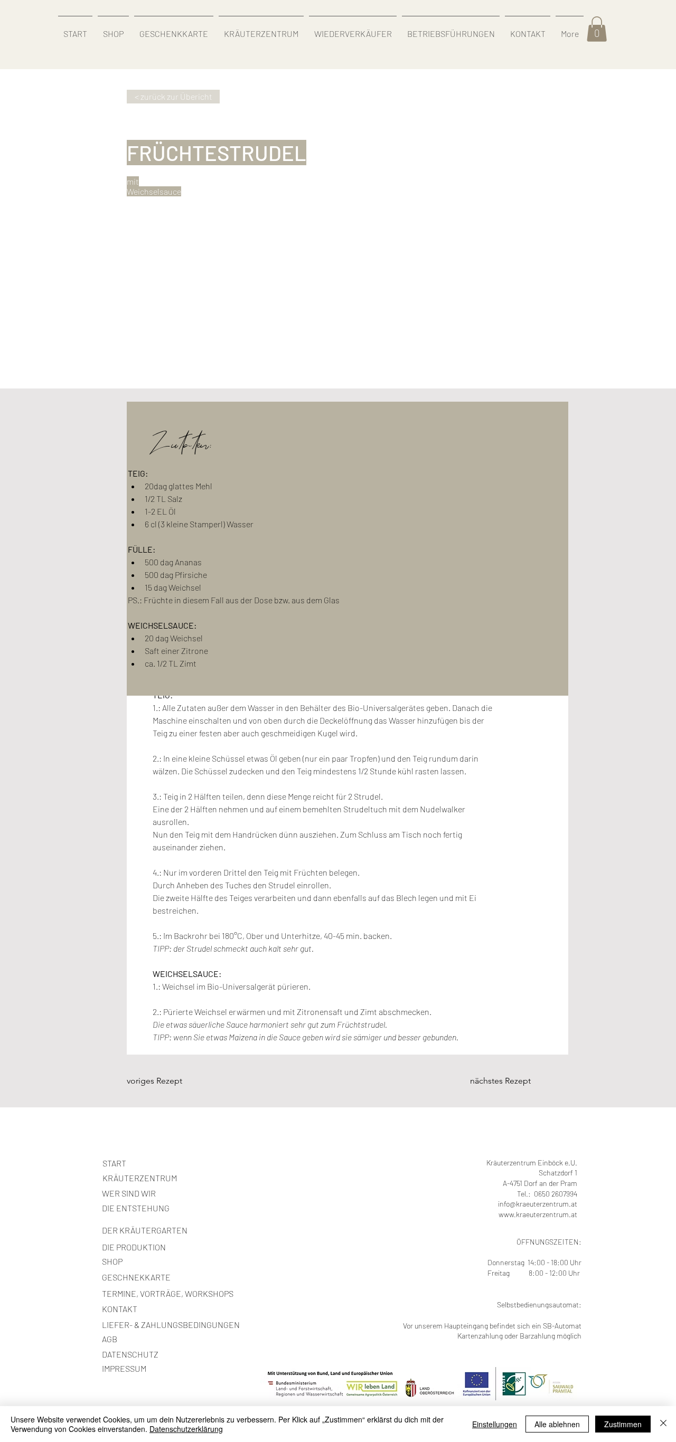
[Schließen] (663, 1424)
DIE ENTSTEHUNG (136, 1208)
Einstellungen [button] (494, 1424)
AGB (109, 1339)
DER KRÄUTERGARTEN (144, 1230)
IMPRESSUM (124, 1368)
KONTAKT (119, 1309)
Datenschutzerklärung (186, 1429)
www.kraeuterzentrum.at (538, 1214)
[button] (596, 29)
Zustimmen (623, 1424)
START (114, 1163)
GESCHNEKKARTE (136, 1277)
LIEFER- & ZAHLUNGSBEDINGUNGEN (171, 1325)
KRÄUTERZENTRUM (139, 1178)
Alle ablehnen (557, 1424)
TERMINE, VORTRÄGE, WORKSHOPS (167, 1293)
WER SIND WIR (129, 1193)
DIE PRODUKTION (134, 1247)
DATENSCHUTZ (130, 1354)
